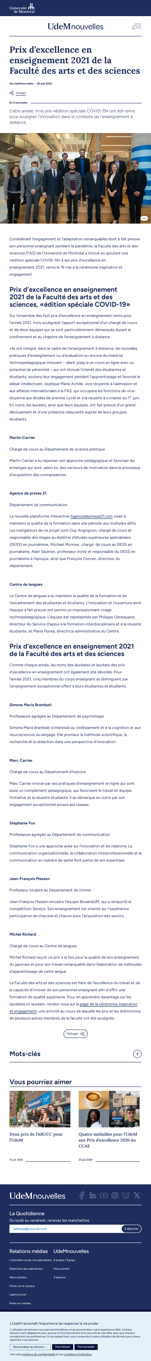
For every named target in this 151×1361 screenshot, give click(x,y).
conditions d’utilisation (78, 1354)
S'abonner (131, 1229)
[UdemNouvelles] (75, 26)
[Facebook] (82, 1195)
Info (144, 218)
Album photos (18, 1277)
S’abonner (59, 1277)
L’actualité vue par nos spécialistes (30, 1260)
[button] (136, 26)
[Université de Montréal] (22, 8)
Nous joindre (61, 1268)
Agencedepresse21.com (91, 516)
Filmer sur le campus (22, 1286)
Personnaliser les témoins (30, 1347)
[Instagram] (115, 1195)
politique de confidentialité (39, 1354)
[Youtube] (104, 1195)
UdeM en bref (17, 1294)
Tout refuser (62, 1346)
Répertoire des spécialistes (26, 1268)
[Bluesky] (126, 1195)
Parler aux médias (20, 1303)
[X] (137, 1195)
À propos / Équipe (64, 1260)
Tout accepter (86, 1346)
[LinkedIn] (93, 1195)
